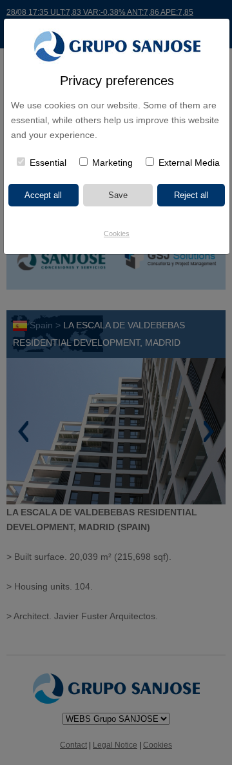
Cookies (117, 233)
